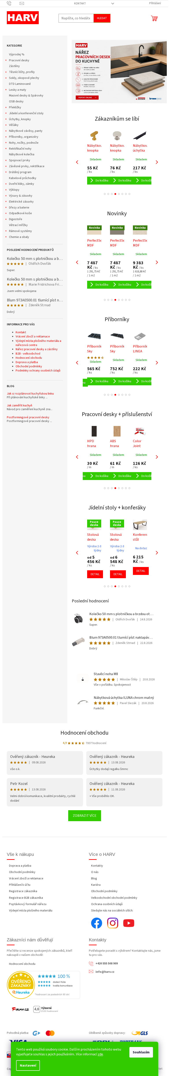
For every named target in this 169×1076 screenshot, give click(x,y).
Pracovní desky (19, 60)
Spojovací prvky (19, 160)
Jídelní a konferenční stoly (26, 113)
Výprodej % (16, 54)
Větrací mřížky (18, 225)
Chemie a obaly (19, 237)
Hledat (102, 18)
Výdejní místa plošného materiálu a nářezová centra (38, 343)
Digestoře (15, 219)
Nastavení (28, 1065)
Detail (95, 574)
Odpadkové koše (20, 213)
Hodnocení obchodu (29, 358)
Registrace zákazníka (23, 891)
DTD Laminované (20, 84)
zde (100, 1054)
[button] (105, 194)
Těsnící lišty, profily (22, 72)
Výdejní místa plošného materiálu (30, 910)
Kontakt (80, 3)
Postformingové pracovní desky (28, 417)
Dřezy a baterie (19, 207)
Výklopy (14, 190)
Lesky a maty (17, 90)
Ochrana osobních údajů (107, 904)
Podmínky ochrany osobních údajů (38, 370)
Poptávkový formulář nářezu (27, 904)
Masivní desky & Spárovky (26, 95)
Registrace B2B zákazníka (26, 898)
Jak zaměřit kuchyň (19, 405)
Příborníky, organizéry (23, 137)
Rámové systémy (20, 231)
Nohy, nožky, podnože (24, 143)
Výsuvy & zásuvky (20, 196)
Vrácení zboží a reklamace (33, 336)
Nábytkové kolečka (21, 154)
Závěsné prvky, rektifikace (26, 166)
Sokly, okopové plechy (24, 78)
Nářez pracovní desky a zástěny (37, 349)
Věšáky (13, 125)
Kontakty (97, 866)
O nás (95, 872)
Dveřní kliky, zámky (21, 184)
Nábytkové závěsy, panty (25, 131)
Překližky (15, 107)
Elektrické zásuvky (21, 201)
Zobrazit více (84, 815)
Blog (94, 878)
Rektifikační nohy (20, 149)
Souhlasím (141, 1052)
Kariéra (96, 885)
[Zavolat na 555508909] (13, 3)
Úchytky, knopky (20, 119)
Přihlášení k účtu (19, 885)
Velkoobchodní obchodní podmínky (114, 898)
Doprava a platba (27, 362)
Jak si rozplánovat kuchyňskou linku (30, 393)
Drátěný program (20, 172)
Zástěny (14, 66)
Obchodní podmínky (29, 366)
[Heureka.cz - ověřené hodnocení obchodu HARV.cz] (43, 985)
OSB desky (16, 101)
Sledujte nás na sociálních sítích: (112, 910)
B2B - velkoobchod (28, 353)
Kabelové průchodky (22, 178)
